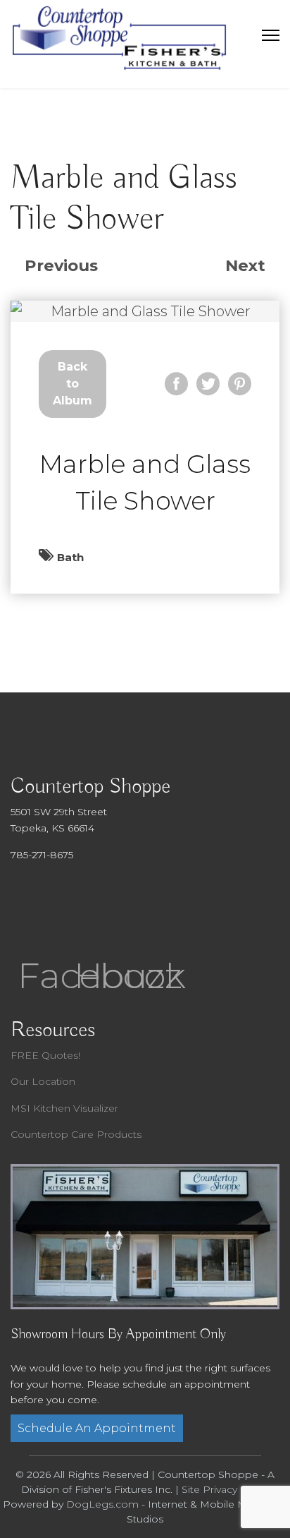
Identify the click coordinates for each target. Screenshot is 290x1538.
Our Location (43, 1081)
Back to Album (72, 383)
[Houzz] (95, 919)
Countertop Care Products (76, 1134)
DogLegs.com (102, 1504)
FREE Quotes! (45, 1055)
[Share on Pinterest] (239, 383)
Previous (61, 265)
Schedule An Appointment (97, 1428)
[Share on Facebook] (176, 383)
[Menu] (270, 35)
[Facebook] (39, 919)
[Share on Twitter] (208, 383)
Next (245, 265)
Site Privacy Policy (226, 1489)
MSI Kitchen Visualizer (64, 1108)
